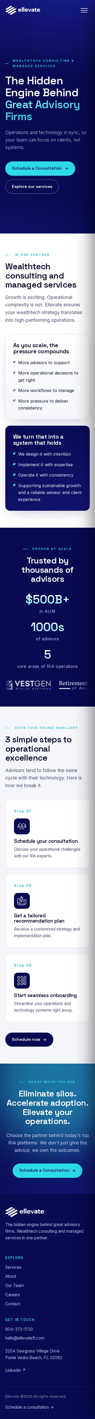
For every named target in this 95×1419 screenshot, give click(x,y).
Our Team (14, 1285)
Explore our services (32, 186)
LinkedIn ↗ (15, 1370)
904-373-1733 (19, 1329)
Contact (12, 1303)
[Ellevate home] (22, 10)
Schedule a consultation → (29, 1407)
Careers (12, 1294)
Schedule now (26, 1039)
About (10, 1276)
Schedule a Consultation (37, 168)
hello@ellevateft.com (24, 1338)
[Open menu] (84, 10)
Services (13, 1267)
